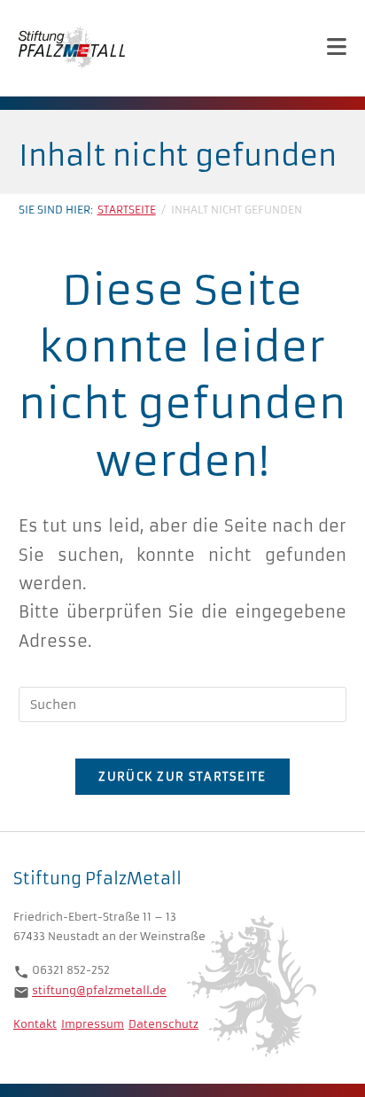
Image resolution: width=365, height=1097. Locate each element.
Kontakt (35, 1024)
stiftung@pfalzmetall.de (99, 991)
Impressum (92, 1024)
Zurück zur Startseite (182, 776)
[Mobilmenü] (337, 47)
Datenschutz (163, 1024)
